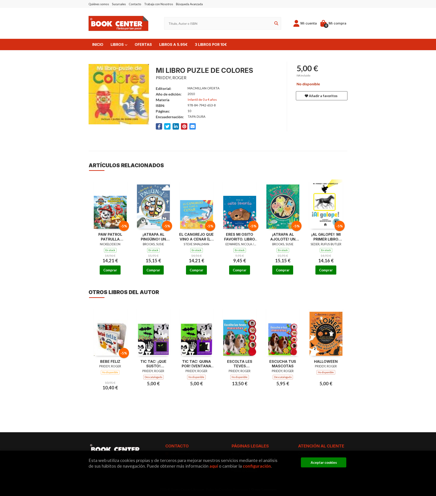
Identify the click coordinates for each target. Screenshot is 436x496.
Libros (118, 44)
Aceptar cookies (324, 462)
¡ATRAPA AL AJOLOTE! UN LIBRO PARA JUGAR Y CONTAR (282, 237)
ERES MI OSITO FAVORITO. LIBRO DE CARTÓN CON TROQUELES (239, 237)
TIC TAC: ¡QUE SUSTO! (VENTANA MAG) (153, 364)
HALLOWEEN (326, 361)
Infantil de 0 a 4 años (202, 99)
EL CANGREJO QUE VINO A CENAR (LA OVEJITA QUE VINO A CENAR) (196, 237)
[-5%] (110, 203)
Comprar (110, 270)
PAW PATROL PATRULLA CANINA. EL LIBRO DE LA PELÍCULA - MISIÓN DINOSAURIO (110, 237)
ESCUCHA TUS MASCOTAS (282, 363)
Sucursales (119, 4)
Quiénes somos (99, 4)
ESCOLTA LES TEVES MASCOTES (239, 364)
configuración (257, 466)
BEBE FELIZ (110, 361)
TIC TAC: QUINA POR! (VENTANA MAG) (196, 364)
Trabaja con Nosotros (158, 4)
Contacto (135, 4)
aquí (213, 466)
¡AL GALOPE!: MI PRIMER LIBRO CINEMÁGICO (326, 237)
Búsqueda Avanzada (189, 4)
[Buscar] (275, 23)
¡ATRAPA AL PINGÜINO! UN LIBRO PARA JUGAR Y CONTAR (153, 237)
